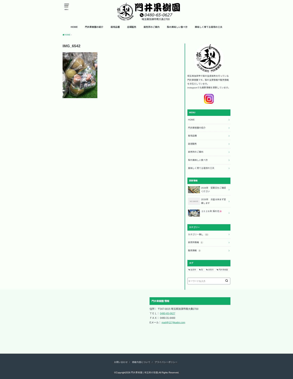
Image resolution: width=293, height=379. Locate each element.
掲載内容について (141, 362)
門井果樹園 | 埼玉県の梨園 (144, 372)
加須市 (193, 270)
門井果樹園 (223, 270)
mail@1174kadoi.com (173, 322)
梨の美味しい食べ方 (177, 27)
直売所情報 (195, 242)
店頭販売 (131, 27)
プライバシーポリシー (166, 362)
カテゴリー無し (198, 234)
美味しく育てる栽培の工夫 (208, 27)
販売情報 (194, 250)
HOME (74, 27)
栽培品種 (115, 27)
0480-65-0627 (167, 313)
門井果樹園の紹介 (94, 27)
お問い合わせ (121, 362)
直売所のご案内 (152, 27)
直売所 (211, 270)
